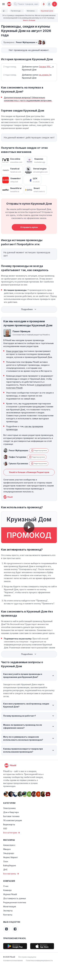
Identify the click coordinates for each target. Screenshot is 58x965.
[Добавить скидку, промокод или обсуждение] (54, 4)
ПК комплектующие (12, 820)
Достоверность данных (14, 898)
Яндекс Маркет (10, 857)
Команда (7, 890)
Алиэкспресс (9, 845)
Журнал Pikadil (10, 894)
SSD (5, 828)
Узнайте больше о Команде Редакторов (29, 472)
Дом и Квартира (11, 812)
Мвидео (7, 849)
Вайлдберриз (9, 865)
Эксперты (8, 910)
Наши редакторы (14, 351)
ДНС (5, 869)
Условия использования (13, 960)
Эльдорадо (8, 853)
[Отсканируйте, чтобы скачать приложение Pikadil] (15, 946)
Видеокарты (9, 824)
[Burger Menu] (3, 4)
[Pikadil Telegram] (15, 929)
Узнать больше (29, 20)
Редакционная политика (14, 902)
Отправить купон (29, 227)
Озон (5, 861)
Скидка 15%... (45, 66)
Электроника (9, 808)
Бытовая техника (11, 816)
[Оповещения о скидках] (43, 4)
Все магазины (9, 873)
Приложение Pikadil (14, 938)
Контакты (7, 915)
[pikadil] (8, 4)
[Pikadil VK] (6, 929)
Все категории (10, 832)
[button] (15, 4)
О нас (5, 886)
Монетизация (9, 906)
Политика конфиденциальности (39, 960)
